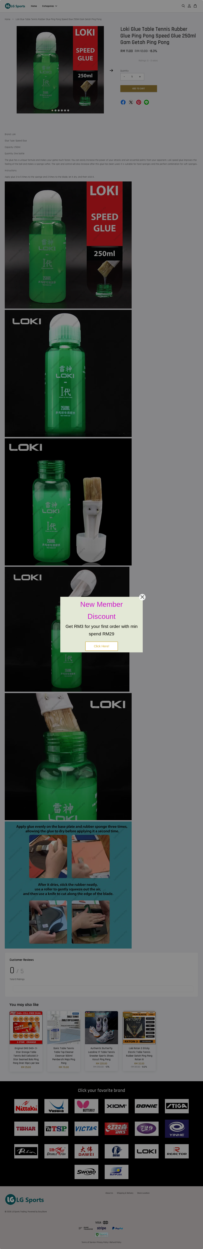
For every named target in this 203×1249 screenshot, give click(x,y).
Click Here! (101, 646)
